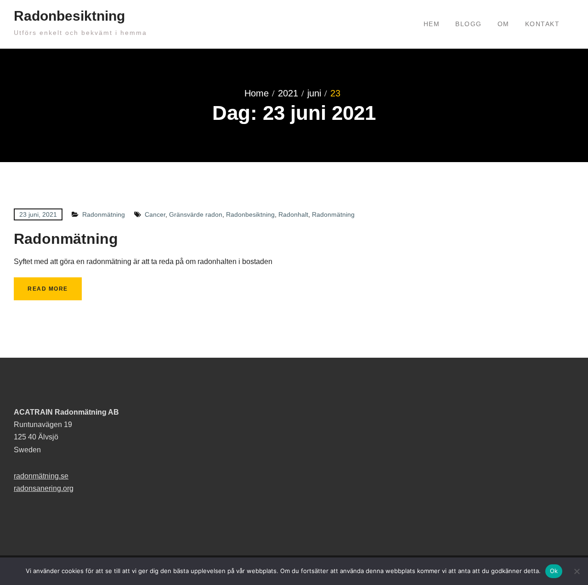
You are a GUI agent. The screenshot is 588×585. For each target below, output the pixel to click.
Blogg (468, 24)
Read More (48, 289)
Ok (554, 570)
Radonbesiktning (69, 15)
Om (503, 24)
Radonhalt (293, 214)
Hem (432, 24)
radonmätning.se (41, 476)
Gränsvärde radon (195, 214)
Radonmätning (103, 214)
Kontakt (542, 24)
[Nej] (576, 571)
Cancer (155, 214)
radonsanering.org (44, 488)
